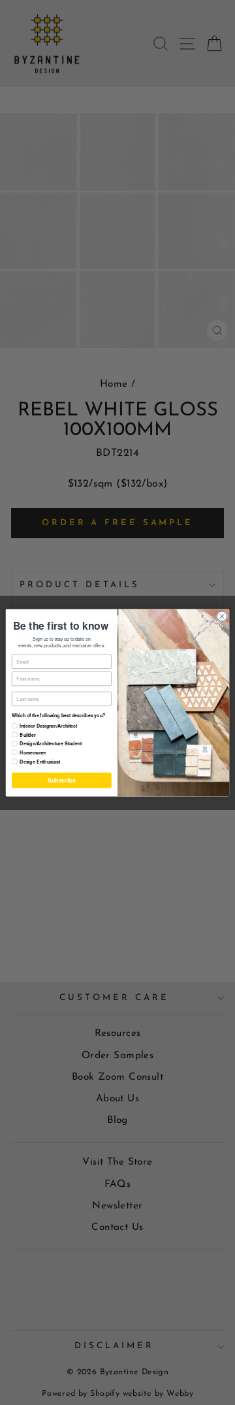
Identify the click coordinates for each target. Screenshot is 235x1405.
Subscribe (61, 779)
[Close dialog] (222, 616)
